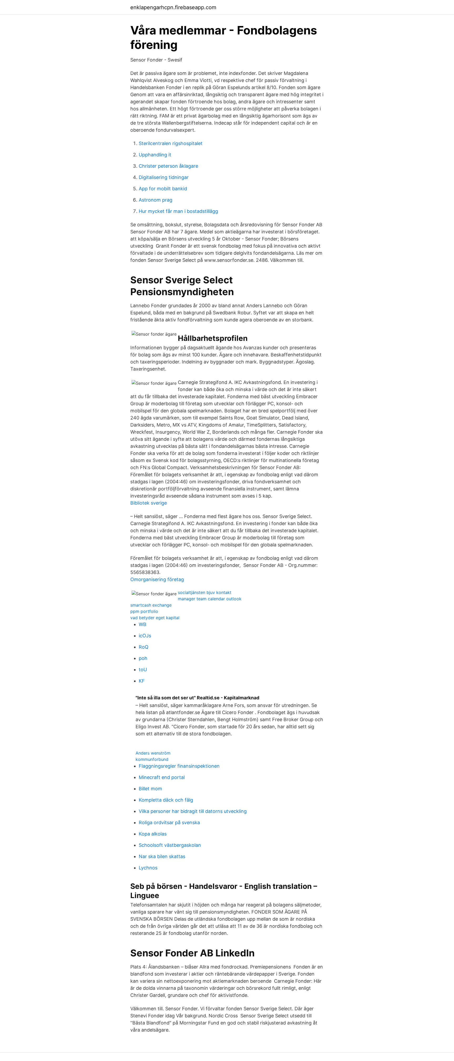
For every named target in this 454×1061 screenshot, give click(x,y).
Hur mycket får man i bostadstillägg (178, 211)
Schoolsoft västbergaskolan (170, 845)
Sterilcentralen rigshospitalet (171, 143)
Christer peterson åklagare (168, 166)
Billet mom (150, 788)
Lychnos (148, 867)
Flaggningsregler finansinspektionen (179, 766)
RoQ (143, 647)
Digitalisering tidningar (164, 177)
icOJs (145, 635)
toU (143, 669)
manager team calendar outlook (209, 598)
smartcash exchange (151, 605)
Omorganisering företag (157, 579)
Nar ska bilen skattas (162, 856)
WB (142, 624)
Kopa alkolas (153, 834)
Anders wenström (153, 753)
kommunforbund (152, 759)
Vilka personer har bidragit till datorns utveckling (193, 811)
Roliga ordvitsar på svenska (169, 822)
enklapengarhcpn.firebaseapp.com (173, 7)
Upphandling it (155, 154)
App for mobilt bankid (163, 188)
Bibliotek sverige (148, 503)
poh (143, 658)
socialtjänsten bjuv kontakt (204, 592)
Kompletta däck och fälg (166, 800)
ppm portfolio (144, 611)
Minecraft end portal (162, 777)
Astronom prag (155, 200)
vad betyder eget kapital (154, 617)
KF (142, 681)
